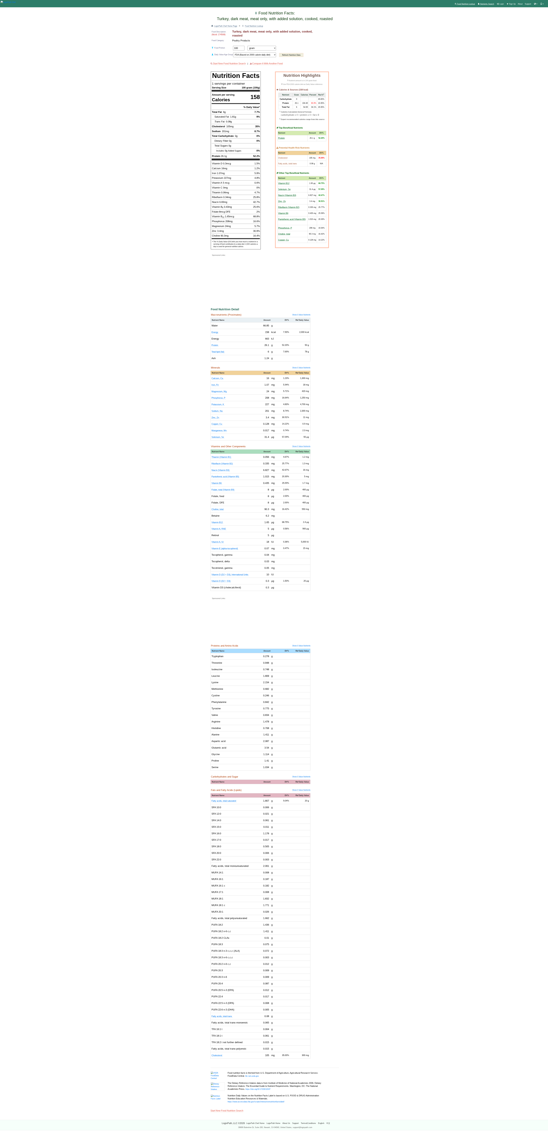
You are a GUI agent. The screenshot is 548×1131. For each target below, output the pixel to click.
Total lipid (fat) (218, 352)
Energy (215, 332)
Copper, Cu (283, 240)
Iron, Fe (215, 385)
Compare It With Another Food (267, 63)
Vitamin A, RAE (218, 529)
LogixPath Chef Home (255, 1123)
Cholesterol (282, 158)
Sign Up (512, 4)
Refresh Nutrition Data (291, 55)
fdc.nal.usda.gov (252, 1076)
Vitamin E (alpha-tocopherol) (224, 548)
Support (528, 4)
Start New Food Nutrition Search (229, 63)
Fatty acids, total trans (287, 163)
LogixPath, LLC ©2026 (233, 1123)
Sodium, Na (217, 411)
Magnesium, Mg (219, 391)
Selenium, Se (284, 189)
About (520, 4)
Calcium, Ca (217, 378)
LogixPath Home (273, 1123)
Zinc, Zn (282, 201)
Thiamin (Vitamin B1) (221, 457)
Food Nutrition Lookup (465, 4)
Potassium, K (218, 404)
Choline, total (284, 234)
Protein (281, 138)
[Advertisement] (280, 277)
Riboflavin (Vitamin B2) (288, 207)
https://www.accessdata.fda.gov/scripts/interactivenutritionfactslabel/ (256, 1102)
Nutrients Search (487, 4)
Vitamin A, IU (217, 542)
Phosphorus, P (285, 228)
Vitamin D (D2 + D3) (221, 581)
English (321, 1123)
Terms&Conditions (308, 1123)
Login (501, 4)
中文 (328, 1123)
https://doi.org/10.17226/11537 (257, 1089)
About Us (286, 1123)
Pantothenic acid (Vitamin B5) (292, 219)
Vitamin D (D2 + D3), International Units (230, 574)
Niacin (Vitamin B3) (287, 195)
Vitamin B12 (283, 183)
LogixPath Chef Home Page (225, 26)
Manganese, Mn (219, 430)
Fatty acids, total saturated (224, 801)
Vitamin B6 (283, 213)
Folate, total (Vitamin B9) (223, 490)
